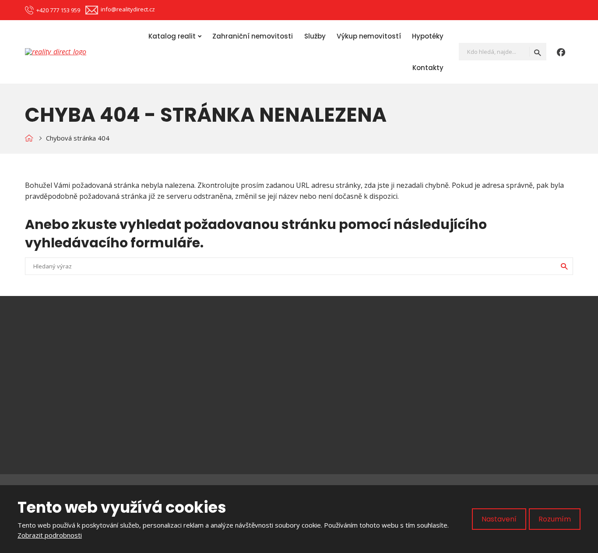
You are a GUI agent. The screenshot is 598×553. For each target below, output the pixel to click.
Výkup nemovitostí (369, 36)
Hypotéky (427, 36)
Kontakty (427, 67)
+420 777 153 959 (68, 375)
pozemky (235, 393)
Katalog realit (172, 36)
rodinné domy (243, 378)
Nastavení (499, 519)
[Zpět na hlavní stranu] (60, 51)
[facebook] (561, 51)
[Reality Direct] (29, 138)
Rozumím (554, 519)
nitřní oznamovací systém (266, 424)
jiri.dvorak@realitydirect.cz (90, 364)
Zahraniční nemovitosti (252, 36)
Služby (315, 36)
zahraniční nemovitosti (258, 408)
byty (228, 363)
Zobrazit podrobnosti (50, 535)
